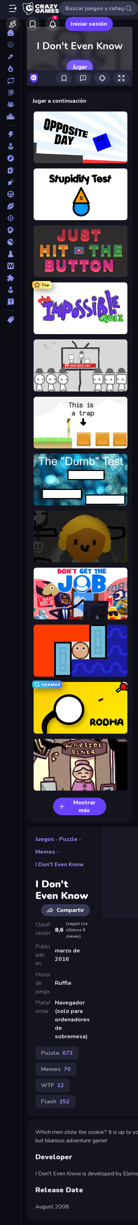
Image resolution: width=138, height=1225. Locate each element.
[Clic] (10, 182)
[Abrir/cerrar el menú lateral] (12, 8)
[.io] (10, 242)
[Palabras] (10, 266)
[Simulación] (10, 290)
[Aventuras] (10, 158)
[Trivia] (10, 302)
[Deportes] (10, 206)
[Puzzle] (10, 278)
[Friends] (13, 24)
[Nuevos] (10, 57)
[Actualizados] (10, 81)
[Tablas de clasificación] (10, 116)
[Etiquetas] (10, 320)
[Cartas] (10, 170)
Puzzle (68, 839)
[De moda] (10, 69)
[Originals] (10, 92)
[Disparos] (10, 218)
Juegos (44, 839)
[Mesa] (10, 254)
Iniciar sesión (89, 24)
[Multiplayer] (10, 104)
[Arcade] (10, 146)
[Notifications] (52, 24)
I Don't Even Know (59, 864)
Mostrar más (84, 806)
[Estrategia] (10, 230)
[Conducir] (10, 194)
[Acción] (10, 134)
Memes (45, 852)
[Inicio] (10, 33)
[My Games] (32, 24)
